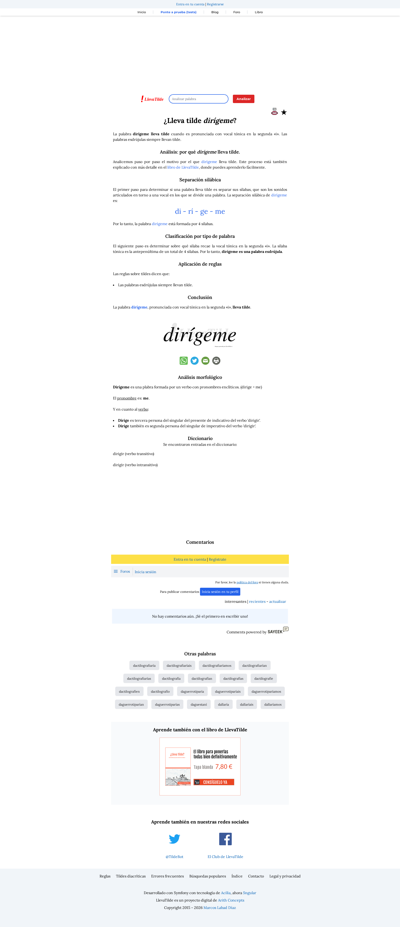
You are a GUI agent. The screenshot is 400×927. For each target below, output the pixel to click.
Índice (237, 876)
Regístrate (217, 559)
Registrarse (215, 4)
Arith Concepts (231, 900)
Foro (236, 12)
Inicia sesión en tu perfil (220, 592)
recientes (257, 601)
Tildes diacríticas (131, 876)
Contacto (256, 876)
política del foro (247, 582)
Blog (215, 12)
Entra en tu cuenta (190, 4)
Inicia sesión (145, 571)
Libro (259, 12)
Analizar (244, 99)
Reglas (105, 876)
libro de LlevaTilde (183, 167)
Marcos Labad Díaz (219, 907)
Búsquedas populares (207, 876)
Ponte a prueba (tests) (179, 12)
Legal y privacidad (285, 876)
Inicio (142, 12)
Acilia (226, 892)
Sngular (249, 892)
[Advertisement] (200, 52)
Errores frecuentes (167, 876)
